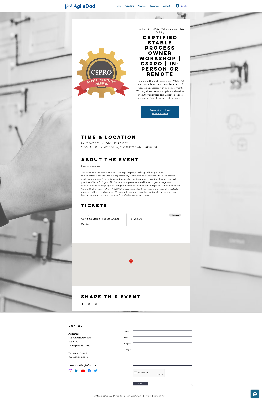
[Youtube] (83, 371)
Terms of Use (159, 395)
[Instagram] (70, 371)
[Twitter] (95, 371)
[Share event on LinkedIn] (96, 304)
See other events (160, 113)
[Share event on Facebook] (82, 304)
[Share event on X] (89, 304)
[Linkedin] (77, 371)
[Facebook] (89, 371)
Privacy (148, 395)
